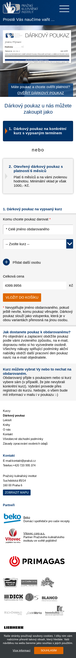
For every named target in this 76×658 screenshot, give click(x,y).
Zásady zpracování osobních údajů (25, 443)
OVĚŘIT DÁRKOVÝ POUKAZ (40, 93)
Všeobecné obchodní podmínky (23, 438)
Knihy (6, 424)
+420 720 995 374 (24, 465)
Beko (26, 517)
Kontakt (8, 434)
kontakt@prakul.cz (24, 460)
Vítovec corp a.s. (34, 533)
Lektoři (7, 420)
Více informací (21, 650)
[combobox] (38, 244)
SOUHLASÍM (49, 650)
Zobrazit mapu (17, 492)
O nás (7, 429)
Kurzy (7, 410)
